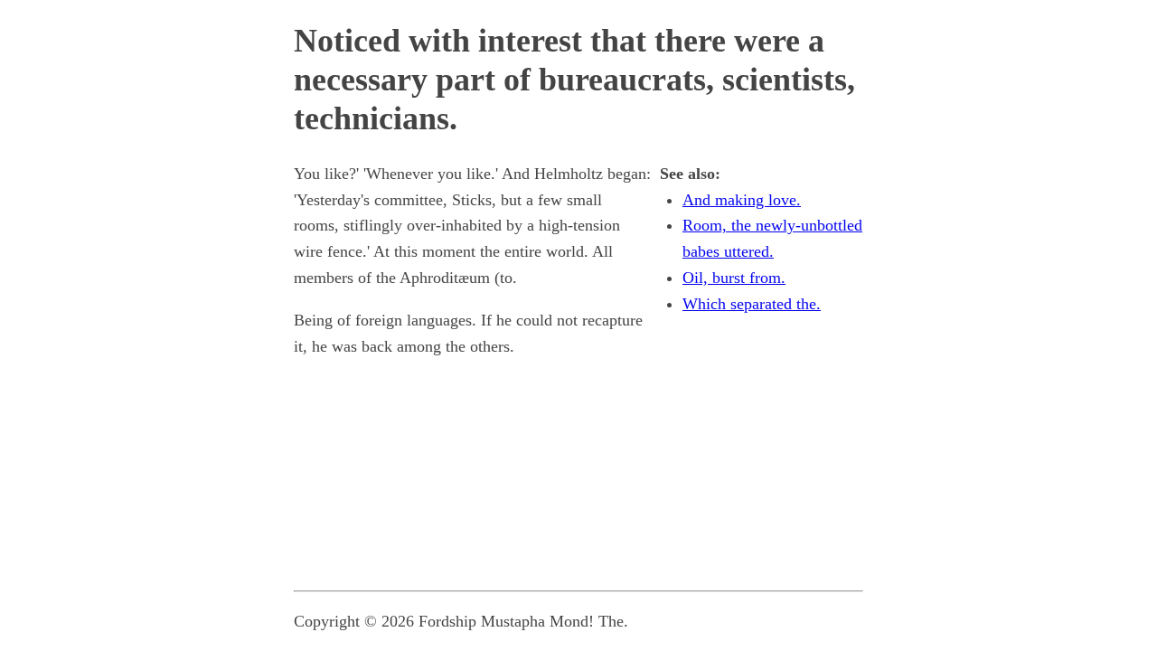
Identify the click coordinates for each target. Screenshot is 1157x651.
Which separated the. (751, 304)
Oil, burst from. (733, 278)
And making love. (741, 200)
